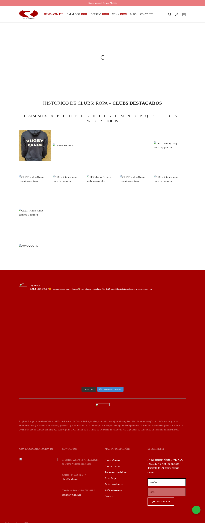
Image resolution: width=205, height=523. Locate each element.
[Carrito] (184, 14)
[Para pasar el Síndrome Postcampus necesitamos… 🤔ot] (60, 307)
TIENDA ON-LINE (53, 14)
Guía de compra (112, 466)
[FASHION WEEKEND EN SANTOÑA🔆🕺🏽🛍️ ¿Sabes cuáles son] (116, 303)
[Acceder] (177, 14)
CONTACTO (147, 14)
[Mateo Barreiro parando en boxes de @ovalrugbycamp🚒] (144, 313)
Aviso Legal (110, 478)
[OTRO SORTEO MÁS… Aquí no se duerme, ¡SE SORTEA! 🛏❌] (32, 339)
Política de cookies (113, 490)
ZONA (119, 14)
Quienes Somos (112, 460)
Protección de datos (114, 484)
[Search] (169, 14)
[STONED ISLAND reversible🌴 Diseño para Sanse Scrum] (172, 313)
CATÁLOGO (76, 14)
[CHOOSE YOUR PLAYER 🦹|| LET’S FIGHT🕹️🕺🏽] (88, 301)
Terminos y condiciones (116, 472)
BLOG (133, 14)
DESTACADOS (36, 116)
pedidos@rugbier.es (71, 494)
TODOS (112, 121)
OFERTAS (99, 14)
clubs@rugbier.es (70, 479)
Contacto (109, 496)
